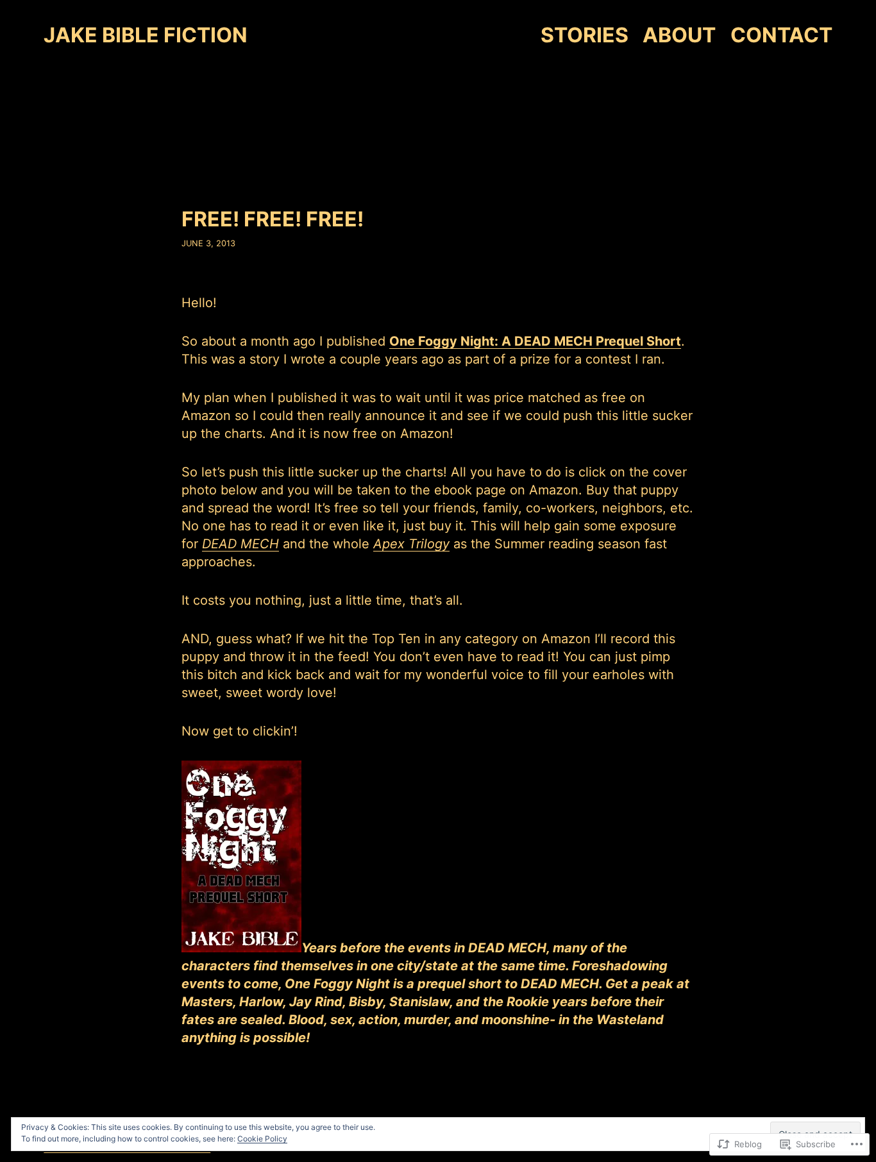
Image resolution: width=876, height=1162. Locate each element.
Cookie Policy (262, 1138)
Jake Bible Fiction (146, 34)
